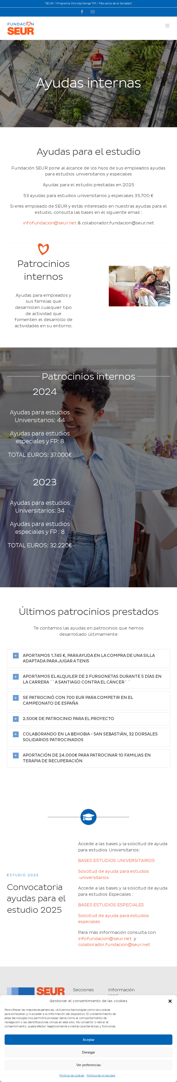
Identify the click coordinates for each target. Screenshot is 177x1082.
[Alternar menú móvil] (167, 25)
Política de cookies (71, 1075)
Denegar (88, 1052)
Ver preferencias (88, 1065)
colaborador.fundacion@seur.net (114, 944)
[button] (170, 1001)
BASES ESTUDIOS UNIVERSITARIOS (116, 860)
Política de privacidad (101, 1075)
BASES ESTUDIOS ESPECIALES (111, 905)
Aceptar (88, 1040)
